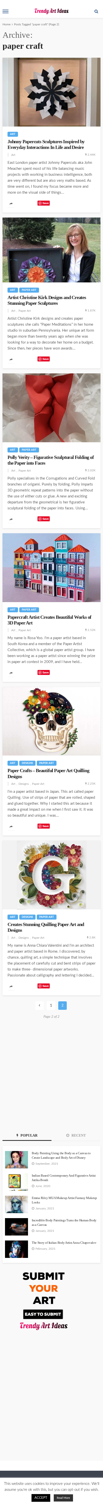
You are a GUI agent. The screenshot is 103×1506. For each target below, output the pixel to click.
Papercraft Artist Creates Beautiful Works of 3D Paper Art (49, 620)
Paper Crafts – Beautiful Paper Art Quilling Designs (48, 773)
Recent (78, 1135)
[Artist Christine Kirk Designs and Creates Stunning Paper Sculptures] (51, 250)
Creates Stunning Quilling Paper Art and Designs (46, 927)
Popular (29, 1135)
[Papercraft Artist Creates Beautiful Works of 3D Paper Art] (51, 567)
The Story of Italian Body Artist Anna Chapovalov (64, 1242)
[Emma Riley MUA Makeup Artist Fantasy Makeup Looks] (16, 1204)
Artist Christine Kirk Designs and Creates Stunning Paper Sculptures (47, 300)
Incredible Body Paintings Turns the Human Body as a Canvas (64, 1222)
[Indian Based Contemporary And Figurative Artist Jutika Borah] (16, 1182)
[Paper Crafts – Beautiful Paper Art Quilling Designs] (51, 721)
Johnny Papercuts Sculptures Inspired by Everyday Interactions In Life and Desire (46, 144)
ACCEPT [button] (40, 1498)
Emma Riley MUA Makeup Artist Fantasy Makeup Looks (64, 1200)
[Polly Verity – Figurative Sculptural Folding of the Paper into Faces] (51, 407)
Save (45, 203)
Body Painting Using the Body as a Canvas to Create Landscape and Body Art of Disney (61, 1155)
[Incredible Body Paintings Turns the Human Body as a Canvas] (16, 1227)
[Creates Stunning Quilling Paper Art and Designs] (51, 875)
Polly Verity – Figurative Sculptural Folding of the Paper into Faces (51, 460)
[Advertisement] (51, 1074)
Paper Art (29, 290)
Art (13, 134)
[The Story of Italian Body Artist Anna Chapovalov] (16, 1249)
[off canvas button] (5, 11)
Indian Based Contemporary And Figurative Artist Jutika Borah (64, 1178)
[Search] (96, 11)
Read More (63, 1498)
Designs (27, 763)
